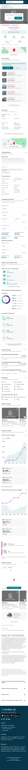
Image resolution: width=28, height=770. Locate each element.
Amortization (17, 218)
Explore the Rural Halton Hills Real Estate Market (13, 682)
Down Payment (5, 212)
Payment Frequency (6, 225)
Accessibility (13, 738)
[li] (9, 719)
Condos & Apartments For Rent (19, 751)
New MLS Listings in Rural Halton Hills (12, 700)
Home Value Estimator (19, 748)
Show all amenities (6, 391)
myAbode (10, 712)
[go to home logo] (8, 709)
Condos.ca (3, 712)
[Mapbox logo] (5, 588)
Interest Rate (5, 218)
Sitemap (10, 739)
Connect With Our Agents (7, 748)
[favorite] (17, 409)
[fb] (5, 719)
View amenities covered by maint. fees (14, 133)
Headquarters (16, 736)
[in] (7, 719)
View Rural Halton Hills (7, 486)
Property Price (5, 205)
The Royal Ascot (5, 7)
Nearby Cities (5, 694)
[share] (26, 6)
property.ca (3, 736)
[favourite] (23, 6)
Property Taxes (4, 249)
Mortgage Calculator (5, 749)
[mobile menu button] (26, 2)
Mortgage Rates (15, 749)
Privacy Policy (20, 738)
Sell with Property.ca (14, 746)
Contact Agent (14, 621)
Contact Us (23, 746)
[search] (14, 2)
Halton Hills (11, 7)
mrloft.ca (9, 736)
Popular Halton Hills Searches (10, 688)
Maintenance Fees (5, 242)
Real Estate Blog (5, 746)
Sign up (18, 18)
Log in (9, 18)
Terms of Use (4, 739)
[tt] (2, 719)
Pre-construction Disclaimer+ (14, 760)
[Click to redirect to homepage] (3, 2)
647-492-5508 (15, 617)
